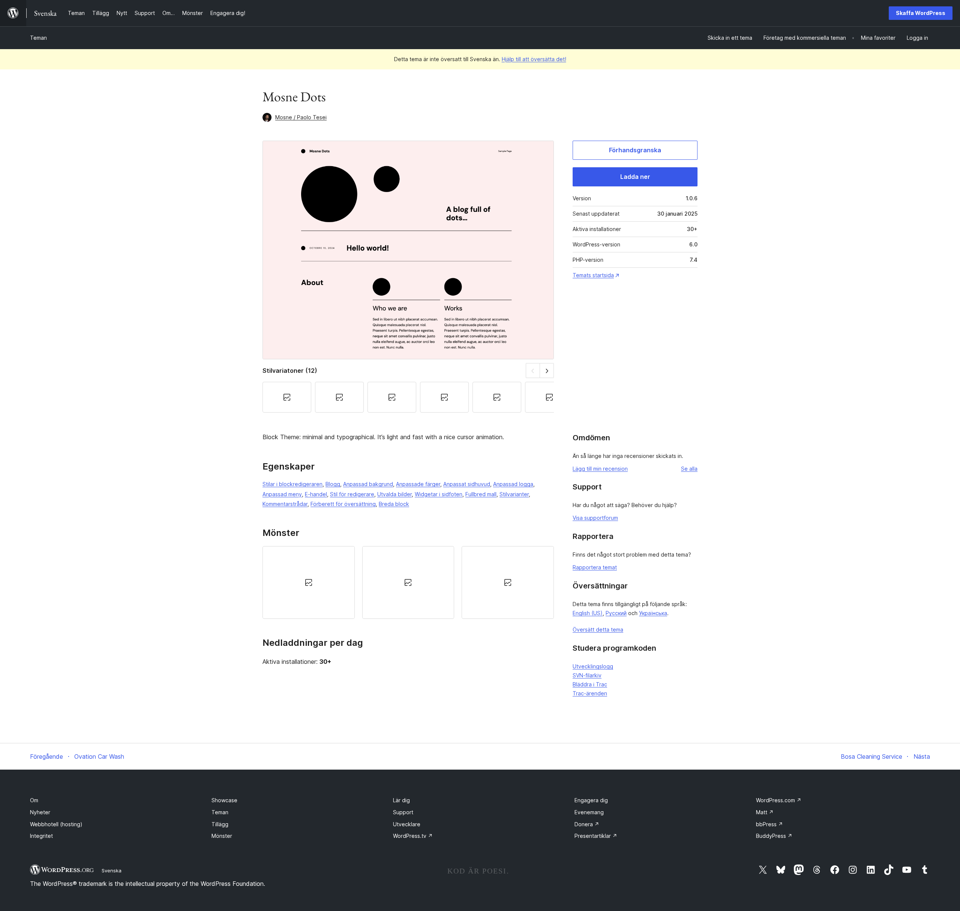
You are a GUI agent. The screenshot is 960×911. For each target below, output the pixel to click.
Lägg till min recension (600, 468)
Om (34, 800)
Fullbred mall (480, 494)
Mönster (222, 836)
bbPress (769, 824)
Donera (586, 824)
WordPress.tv (413, 836)
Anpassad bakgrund (368, 484)
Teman (38, 38)
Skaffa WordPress (920, 13)
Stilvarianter (514, 494)
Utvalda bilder (394, 494)
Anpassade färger (418, 484)
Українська (653, 613)
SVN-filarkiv (587, 675)
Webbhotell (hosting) (56, 824)
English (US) (588, 613)
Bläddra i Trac (590, 684)
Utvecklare (406, 824)
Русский (616, 613)
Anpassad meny (282, 494)
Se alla (689, 468)
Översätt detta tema (598, 629)
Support (403, 812)
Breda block (394, 504)
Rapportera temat (595, 567)
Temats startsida (593, 275)
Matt (765, 812)
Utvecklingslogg (593, 666)
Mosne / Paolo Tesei (301, 117)
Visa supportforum (595, 518)
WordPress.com (778, 800)
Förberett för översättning (343, 504)
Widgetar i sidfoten (438, 494)
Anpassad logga (513, 484)
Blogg (333, 484)
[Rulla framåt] (547, 370)
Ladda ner (635, 176)
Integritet (41, 836)
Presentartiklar (595, 836)
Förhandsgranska (635, 150)
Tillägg (220, 824)
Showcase (224, 800)
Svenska (112, 870)
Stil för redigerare (352, 494)
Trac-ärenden (590, 693)
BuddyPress (774, 836)
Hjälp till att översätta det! (534, 59)
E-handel (316, 494)
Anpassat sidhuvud (466, 484)
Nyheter (40, 812)
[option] (308, 582)
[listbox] (408, 582)
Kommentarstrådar (285, 504)
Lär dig (401, 800)
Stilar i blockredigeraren (292, 484)
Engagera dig (591, 800)
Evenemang (589, 812)
